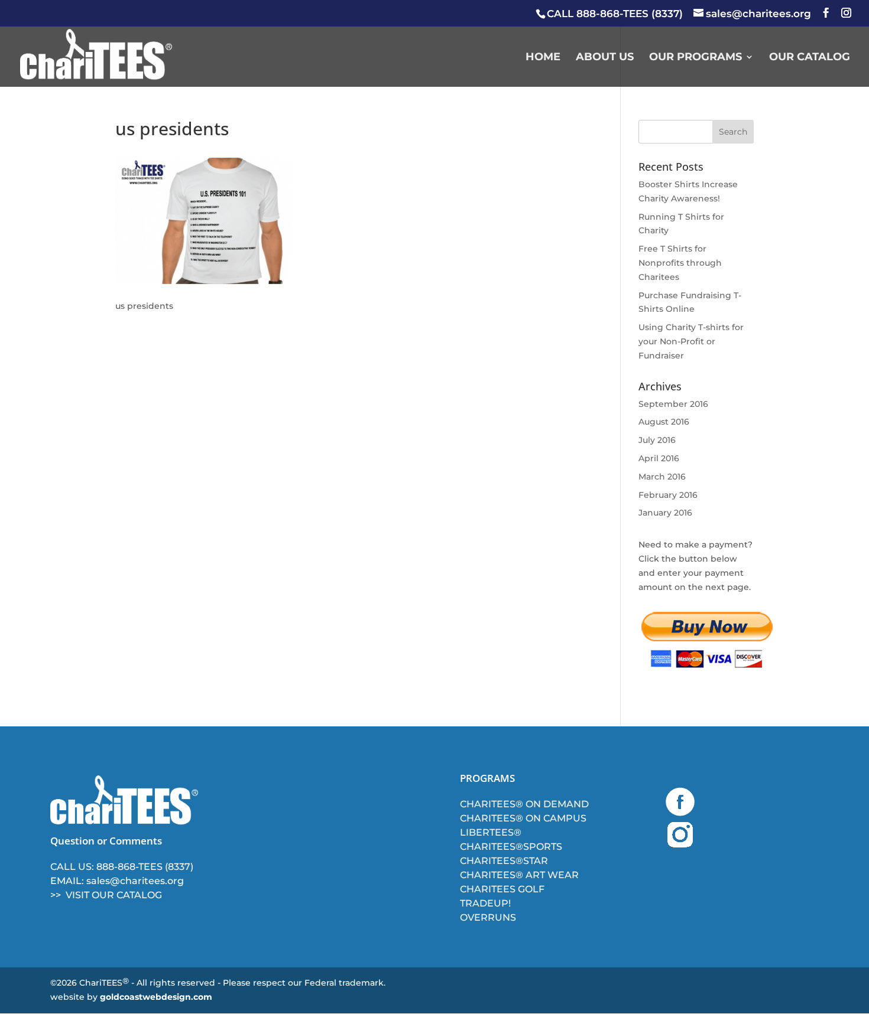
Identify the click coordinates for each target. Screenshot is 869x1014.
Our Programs (695, 58)
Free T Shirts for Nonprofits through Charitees (680, 262)
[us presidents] (204, 283)
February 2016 (668, 495)
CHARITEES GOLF (502, 889)
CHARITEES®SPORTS (511, 846)
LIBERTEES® (490, 832)
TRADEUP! (485, 903)
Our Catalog (809, 58)
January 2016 (665, 512)
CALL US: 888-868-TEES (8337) (121, 866)
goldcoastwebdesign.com (156, 997)
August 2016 (663, 421)
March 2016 (662, 476)
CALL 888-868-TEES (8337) (615, 13)
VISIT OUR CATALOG (114, 895)
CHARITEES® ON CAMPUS (523, 818)
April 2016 (658, 458)
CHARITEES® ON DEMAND (524, 804)
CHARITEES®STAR (504, 860)
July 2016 (657, 440)
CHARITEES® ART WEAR (519, 875)
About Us (605, 58)
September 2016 (673, 404)
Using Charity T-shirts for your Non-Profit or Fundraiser (691, 341)
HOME (543, 58)
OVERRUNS (488, 917)
